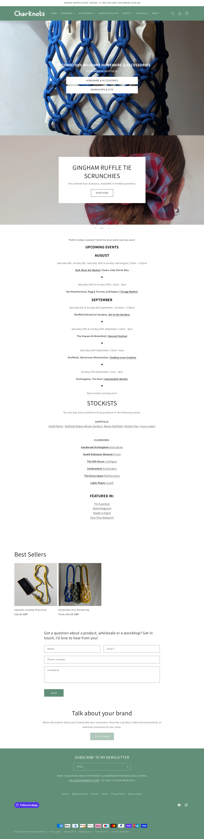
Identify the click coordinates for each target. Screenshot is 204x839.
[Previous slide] (94, 228)
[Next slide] (109, 228)
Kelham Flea (131, 426)
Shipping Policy (80, 793)
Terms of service (102, 832)
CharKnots (25, 832)
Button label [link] (102, 736)
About (105, 793)
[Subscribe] (127, 766)
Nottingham (102, 447)
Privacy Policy (118, 793)
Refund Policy (135, 793)
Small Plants (56, 426)
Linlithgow (102, 461)
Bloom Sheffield (113, 426)
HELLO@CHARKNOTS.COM (84, 780)
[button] (68, 13)
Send (54, 692)
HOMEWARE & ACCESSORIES (102, 80)
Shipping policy (85, 832)
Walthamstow (102, 475)
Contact (95, 793)
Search (65, 793)
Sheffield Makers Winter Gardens (84, 426)
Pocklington (102, 468)
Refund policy (70, 832)
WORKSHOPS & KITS (102, 89)
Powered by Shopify (38, 832)
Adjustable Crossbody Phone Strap (30, 610)
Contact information (120, 832)
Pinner (102, 454)
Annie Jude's (147, 426)
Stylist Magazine (102, 508)
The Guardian (102, 504)
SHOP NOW (102, 192)
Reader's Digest (102, 513)
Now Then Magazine (101, 517)
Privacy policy (55, 832)
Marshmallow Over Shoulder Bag (73, 610)
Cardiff (102, 483)
